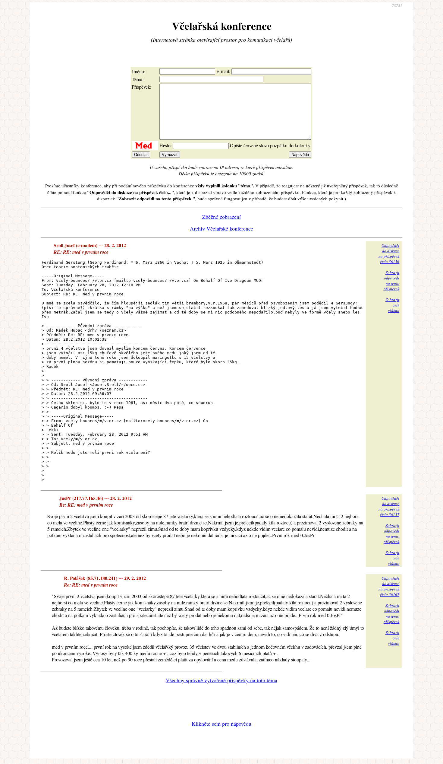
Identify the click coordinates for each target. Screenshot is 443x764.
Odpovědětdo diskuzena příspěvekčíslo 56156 (389, 253)
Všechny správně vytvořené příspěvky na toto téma (221, 680)
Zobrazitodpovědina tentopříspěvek (391, 280)
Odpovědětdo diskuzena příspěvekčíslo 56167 (389, 586)
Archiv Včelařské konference (221, 228)
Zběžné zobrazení (221, 216)
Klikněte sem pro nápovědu (221, 723)
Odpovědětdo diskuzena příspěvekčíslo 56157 (389, 506)
